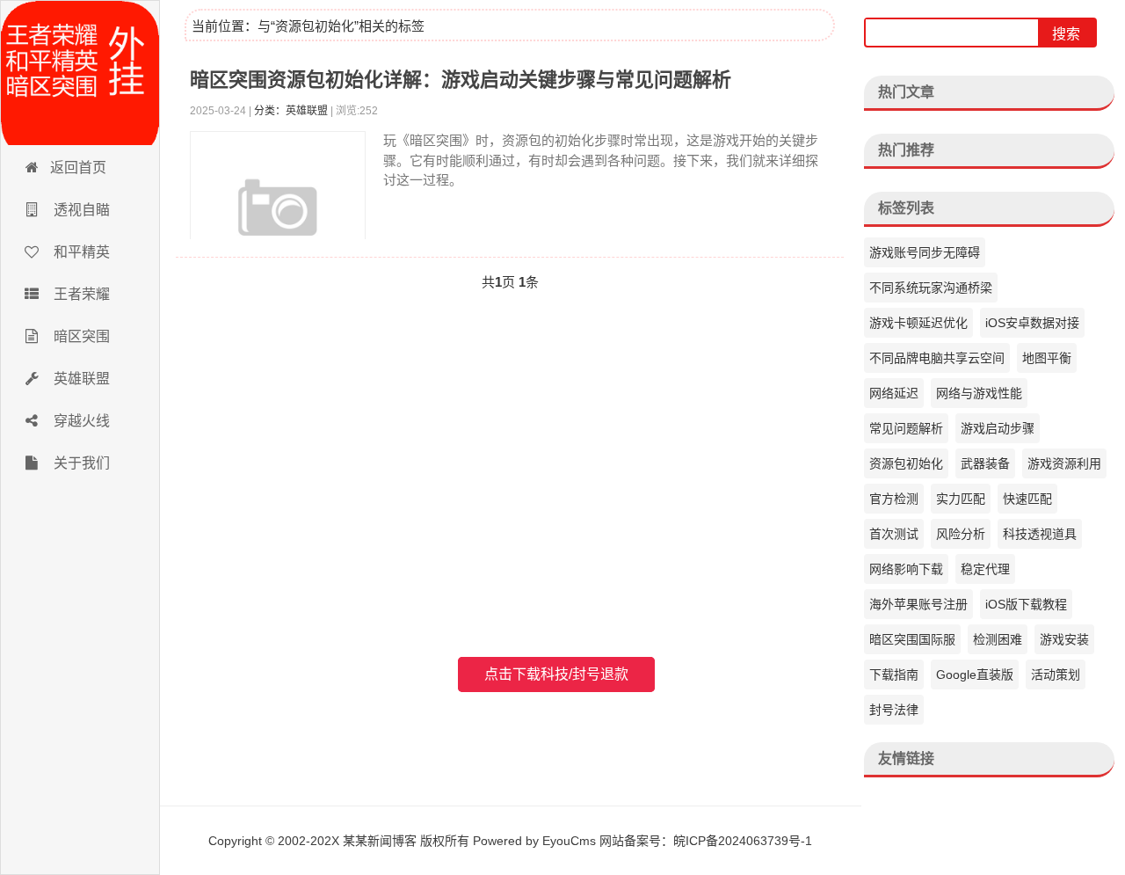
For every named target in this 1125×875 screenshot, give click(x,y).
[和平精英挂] (80, 73)
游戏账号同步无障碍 (924, 252)
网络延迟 (893, 393)
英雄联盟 (80, 378)
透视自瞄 (80, 209)
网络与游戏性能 (979, 393)
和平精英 (80, 251)
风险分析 (960, 534)
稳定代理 (985, 569)
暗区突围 (80, 336)
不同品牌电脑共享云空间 (937, 358)
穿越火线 (80, 420)
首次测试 (893, 534)
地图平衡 (1046, 358)
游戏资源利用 (1064, 463)
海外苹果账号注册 (918, 604)
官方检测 (893, 499)
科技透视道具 (1040, 534)
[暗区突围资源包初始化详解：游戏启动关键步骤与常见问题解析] (278, 219)
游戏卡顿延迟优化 (918, 323)
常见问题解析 (906, 428)
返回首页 (78, 167)
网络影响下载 (906, 569)
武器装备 (985, 463)
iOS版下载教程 (1026, 604)
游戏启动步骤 (997, 428)
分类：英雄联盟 (291, 111)
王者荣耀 (80, 294)
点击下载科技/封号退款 (556, 674)
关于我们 (80, 463)
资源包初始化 (906, 463)
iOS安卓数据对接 (1032, 323)
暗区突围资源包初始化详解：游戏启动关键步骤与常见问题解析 (460, 80)
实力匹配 (960, 499)
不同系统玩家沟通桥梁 (930, 288)
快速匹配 (1027, 499)
